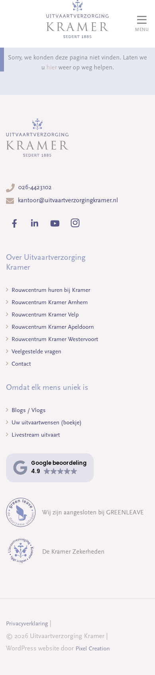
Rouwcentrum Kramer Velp (44, 314)
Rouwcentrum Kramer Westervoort (54, 339)
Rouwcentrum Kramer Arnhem (49, 302)
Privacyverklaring (27, 623)
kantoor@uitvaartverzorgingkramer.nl (68, 200)
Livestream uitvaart (35, 434)
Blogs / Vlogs (28, 410)
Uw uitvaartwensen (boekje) (46, 422)
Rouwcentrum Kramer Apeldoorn (52, 326)
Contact (20, 363)
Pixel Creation (93, 648)
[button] (50, 467)
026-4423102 (35, 187)
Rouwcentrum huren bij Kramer (50, 289)
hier (51, 67)
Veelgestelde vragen (35, 351)
